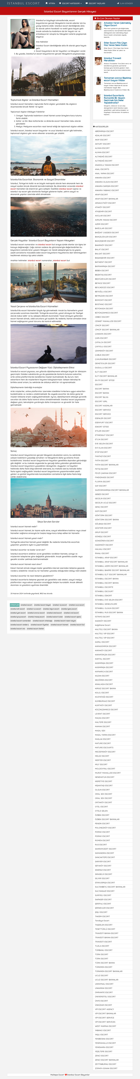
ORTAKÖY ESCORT (103, 802)
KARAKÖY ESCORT (103, 650)
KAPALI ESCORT (102, 642)
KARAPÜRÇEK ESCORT (105, 654)
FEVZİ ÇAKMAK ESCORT (106, 473)
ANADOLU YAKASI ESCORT (107, 165)
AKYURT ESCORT (103, 144)
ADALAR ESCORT (103, 135)
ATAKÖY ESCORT (102, 207)
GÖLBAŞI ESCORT (103, 524)
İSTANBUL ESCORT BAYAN (107, 578)
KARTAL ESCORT (102, 659)
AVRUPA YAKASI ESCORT (106, 220)
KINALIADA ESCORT (104, 684)
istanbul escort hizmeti (59, 625)
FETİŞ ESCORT (101, 469)
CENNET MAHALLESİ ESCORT (108, 321)
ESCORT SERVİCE (103, 410)
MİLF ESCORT (101, 764)
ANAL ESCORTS (102, 169)
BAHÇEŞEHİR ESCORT (105, 241)
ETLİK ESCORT (101, 439)
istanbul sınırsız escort (36, 613)
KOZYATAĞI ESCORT (104, 697)
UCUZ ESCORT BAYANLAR (106, 980)
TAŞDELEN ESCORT (104, 925)
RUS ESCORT (101, 844)
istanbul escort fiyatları (40, 625)
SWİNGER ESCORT (103, 899)
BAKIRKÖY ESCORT (104, 245)
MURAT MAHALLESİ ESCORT (108, 773)
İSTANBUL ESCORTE (104, 587)
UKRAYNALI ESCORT (104, 984)
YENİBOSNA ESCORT (104, 1039)
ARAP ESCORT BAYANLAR (106, 199)
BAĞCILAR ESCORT (103, 228)
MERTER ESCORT (103, 760)
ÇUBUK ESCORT (102, 355)
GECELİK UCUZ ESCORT (105, 503)
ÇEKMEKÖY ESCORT (104, 351)
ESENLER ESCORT (103, 418)
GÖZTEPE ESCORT (103, 528)
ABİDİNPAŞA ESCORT (104, 131)
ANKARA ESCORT (103, 177)
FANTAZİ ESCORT (103, 456)
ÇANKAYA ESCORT (103, 334)
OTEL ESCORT (101, 806)
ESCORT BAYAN (102, 389)
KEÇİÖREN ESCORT (104, 680)
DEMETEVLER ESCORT (105, 363)
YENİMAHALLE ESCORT (105, 1043)
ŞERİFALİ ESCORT (103, 904)
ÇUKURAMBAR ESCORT (105, 359)
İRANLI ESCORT (102, 553)
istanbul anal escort (54, 613)
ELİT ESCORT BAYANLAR (106, 376)
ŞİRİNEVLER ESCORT (104, 908)
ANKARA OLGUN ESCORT (106, 182)
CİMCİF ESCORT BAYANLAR (107, 329)
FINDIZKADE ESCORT (104, 477)
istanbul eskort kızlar (54, 617)
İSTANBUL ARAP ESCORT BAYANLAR (111, 562)
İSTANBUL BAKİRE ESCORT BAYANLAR (112, 570)
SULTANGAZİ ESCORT (105, 891)
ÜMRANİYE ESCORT (104, 992)
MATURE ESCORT (103, 743)
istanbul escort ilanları (35, 629)
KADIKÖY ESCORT (103, 621)
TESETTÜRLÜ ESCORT (105, 929)
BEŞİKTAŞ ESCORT (103, 275)
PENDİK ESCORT (102, 823)
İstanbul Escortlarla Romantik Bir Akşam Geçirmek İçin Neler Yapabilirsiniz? (114, 99)
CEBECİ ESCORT (102, 317)
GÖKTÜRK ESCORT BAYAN (107, 519)
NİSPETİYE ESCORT (103, 781)
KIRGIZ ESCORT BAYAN (105, 688)
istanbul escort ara (18, 629)
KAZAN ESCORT (102, 676)
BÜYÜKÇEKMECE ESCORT (106, 313)
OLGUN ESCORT (102, 790)
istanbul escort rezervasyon (65, 621)
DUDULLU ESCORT (103, 367)
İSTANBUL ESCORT (23, 3)
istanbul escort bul (77, 625)
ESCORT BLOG (101, 397)
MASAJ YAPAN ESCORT (105, 735)
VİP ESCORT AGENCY (104, 1009)
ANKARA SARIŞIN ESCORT (107, 186)
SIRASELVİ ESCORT (103, 874)
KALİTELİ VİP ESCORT (105, 633)
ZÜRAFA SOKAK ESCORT (106, 1068)
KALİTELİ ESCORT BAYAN (106, 629)
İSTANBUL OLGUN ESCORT (107, 608)
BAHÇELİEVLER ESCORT (106, 237)
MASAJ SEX (100, 730)
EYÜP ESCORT (101, 452)
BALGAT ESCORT (102, 253)
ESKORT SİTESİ (102, 427)
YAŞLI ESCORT (101, 1034)
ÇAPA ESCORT (101, 338)
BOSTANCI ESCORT (103, 304)
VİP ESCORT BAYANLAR (105, 1013)
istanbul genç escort (69, 609)
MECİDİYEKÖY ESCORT (105, 752)
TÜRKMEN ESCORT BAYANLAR (108, 971)
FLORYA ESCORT (102, 481)
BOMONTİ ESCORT (103, 300)
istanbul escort (65, 189)
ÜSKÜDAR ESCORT (103, 1005)
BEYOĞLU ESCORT (103, 291)
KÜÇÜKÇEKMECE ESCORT (106, 709)
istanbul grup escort (18, 617)
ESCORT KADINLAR (104, 405)
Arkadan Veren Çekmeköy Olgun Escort (117, 24)
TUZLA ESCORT (102, 946)
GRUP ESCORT (101, 532)
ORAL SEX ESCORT (103, 794)
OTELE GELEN (101, 811)
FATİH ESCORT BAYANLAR (107, 465)
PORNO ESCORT (102, 832)
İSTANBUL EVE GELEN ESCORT (109, 600)
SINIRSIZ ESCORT (103, 870)
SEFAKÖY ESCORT (103, 866)
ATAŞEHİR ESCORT (103, 211)
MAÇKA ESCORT (102, 718)
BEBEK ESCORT (102, 270)
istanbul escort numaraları (21, 621)
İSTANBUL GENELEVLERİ (106, 604)
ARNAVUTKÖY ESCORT (105, 203)
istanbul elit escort (18, 609)
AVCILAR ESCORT (103, 215)
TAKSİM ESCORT (102, 916)
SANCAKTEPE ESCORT (105, 857)
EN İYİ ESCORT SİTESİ (104, 380)
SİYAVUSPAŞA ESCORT (105, 882)
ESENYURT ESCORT (104, 422)
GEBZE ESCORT (102, 494)
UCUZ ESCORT (101, 975)
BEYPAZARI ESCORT (104, 296)
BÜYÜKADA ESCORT (104, 308)
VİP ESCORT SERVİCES (105, 1022)
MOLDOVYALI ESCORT (105, 768)
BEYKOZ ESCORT (102, 283)
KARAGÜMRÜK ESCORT (105, 646)
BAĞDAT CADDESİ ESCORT (107, 232)
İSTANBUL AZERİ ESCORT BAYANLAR (111, 566)
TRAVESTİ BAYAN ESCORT (106, 933)
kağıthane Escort (102, 625)
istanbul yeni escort (18, 613)
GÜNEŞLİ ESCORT (103, 536)
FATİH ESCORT (101, 460)
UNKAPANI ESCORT (103, 988)
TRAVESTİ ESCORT (103, 942)
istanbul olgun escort (51, 609)
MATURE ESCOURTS (104, 747)
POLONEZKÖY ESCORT (105, 828)
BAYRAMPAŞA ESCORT (105, 266)
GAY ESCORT (101, 486)
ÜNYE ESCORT (101, 1001)
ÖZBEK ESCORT (102, 815)
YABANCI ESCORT (103, 1030)
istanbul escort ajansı (73, 617)
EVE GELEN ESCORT (104, 443)
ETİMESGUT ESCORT (104, 435)
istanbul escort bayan (42, 605)
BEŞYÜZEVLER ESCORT (105, 279)
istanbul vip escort (60, 605)
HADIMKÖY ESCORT (104, 545)
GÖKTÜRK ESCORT (103, 515)
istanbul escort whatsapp (42, 621)
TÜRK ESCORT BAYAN (105, 963)
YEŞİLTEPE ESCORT (103, 1051)
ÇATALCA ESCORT (103, 342)
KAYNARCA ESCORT (104, 671)
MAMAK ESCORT (102, 726)
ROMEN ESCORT (102, 840)
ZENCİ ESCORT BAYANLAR (107, 1060)
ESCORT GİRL (101, 401)
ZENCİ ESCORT (102, 1055)
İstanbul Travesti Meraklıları (112, 59)
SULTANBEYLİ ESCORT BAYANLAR (110, 887)
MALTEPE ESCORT (103, 722)
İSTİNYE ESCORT (102, 616)
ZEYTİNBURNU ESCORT (105, 1064)
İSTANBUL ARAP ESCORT (106, 557)
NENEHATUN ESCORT (104, 777)
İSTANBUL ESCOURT (104, 591)
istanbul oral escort (71, 613)
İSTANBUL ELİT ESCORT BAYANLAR (111, 574)
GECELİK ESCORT (103, 498)
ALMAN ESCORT (102, 148)
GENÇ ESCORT (101, 507)
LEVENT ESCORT (102, 714)
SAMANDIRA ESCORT (104, 853)
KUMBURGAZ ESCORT (105, 701)
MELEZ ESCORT (102, 756)
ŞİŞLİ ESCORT (101, 912)
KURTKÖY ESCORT (103, 705)
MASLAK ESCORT (103, 739)
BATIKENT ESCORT (103, 262)
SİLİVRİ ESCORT (102, 878)
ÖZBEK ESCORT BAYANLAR (107, 819)
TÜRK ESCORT (101, 954)
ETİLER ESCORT (102, 431)
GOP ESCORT (101, 511)
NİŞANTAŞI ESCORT (104, 785)
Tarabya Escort (102, 920)
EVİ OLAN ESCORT (103, 448)
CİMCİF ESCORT (102, 325)
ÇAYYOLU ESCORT (103, 346)
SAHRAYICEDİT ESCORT (105, 849)
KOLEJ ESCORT (102, 692)
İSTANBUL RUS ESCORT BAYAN (109, 612)
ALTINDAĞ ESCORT (103, 156)
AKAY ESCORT (101, 139)
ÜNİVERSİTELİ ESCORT (105, 996)
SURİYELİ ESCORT (103, 895)
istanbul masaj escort (36, 617)
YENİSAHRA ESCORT (104, 1047)
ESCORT (99, 384)
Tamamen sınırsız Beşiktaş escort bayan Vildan (117, 79)
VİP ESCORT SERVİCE (104, 1017)
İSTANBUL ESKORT (103, 595)
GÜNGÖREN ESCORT (104, 541)
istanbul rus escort (34, 609)
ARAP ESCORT (101, 194)
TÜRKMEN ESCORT (103, 967)
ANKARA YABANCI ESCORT (107, 190)
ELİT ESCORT (101, 372)
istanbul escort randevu (20, 625)
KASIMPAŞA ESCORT (104, 663)
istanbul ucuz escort (76, 605)
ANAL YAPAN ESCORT (104, 173)
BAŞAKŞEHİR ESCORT (105, 258)
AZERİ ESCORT (102, 224)
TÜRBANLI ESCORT (104, 950)
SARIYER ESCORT (103, 861)
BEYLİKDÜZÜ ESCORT (105, 287)
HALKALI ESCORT (103, 549)
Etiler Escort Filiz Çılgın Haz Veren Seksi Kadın (115, 44)
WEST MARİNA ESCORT (105, 1026)
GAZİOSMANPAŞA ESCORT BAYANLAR (112, 490)
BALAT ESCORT (102, 249)
